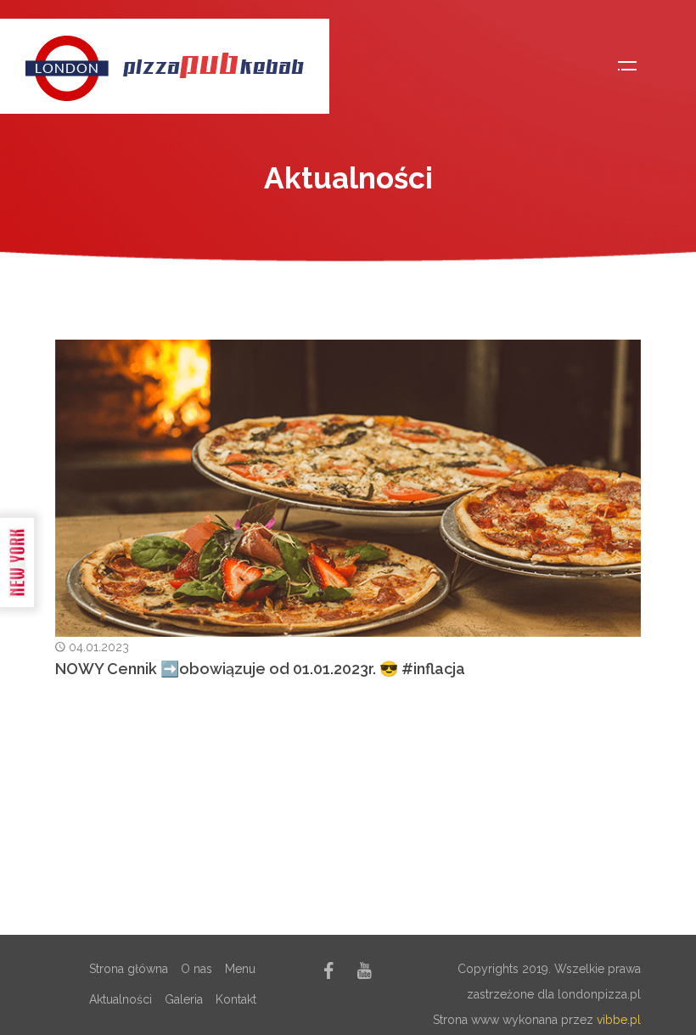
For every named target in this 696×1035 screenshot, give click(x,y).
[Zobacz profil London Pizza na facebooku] (329, 973)
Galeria (184, 999)
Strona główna (128, 969)
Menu (240, 969)
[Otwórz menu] (627, 66)
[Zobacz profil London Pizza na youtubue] (364, 973)
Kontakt (236, 999)
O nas (196, 969)
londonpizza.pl (599, 994)
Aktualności (120, 999)
